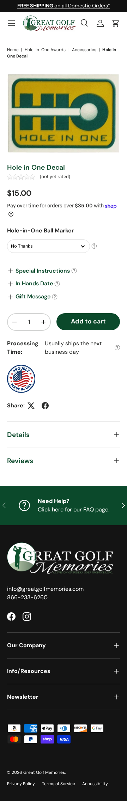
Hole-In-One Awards (45, 50)
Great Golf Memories (44, 772)
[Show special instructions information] (74, 271)
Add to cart (88, 321)
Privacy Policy (21, 784)
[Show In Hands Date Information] (57, 283)
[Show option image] (94, 246)
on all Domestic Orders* (63, 5)
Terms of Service (58, 784)
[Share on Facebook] (45, 406)
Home (13, 50)
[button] (115, 23)
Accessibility (95, 784)
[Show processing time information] (117, 347)
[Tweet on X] (31, 406)
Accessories (84, 50)
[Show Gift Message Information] (54, 297)
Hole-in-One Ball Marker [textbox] (40, 230)
